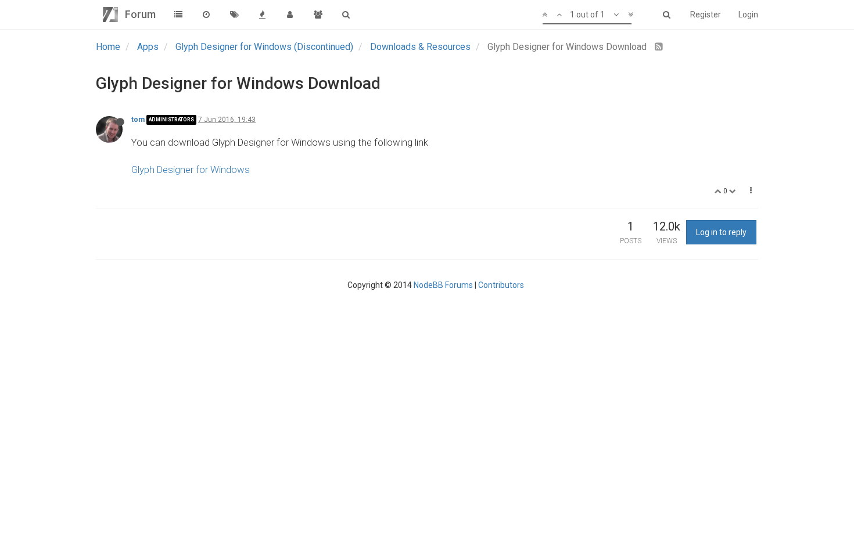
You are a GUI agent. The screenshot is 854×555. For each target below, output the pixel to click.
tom (138, 120)
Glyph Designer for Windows (190, 169)
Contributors (501, 285)
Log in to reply (721, 232)
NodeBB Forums (443, 285)
